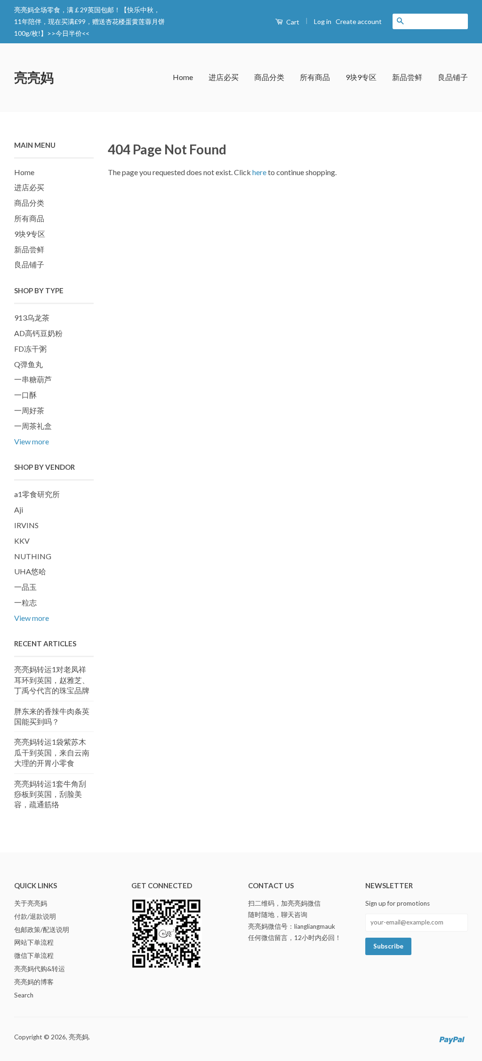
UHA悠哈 (30, 571)
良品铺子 (453, 76)
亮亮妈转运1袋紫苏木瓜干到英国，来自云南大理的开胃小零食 (51, 752)
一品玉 (25, 586)
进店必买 (224, 76)
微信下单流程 (34, 955)
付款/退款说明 (35, 916)
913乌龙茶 (31, 317)
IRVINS (26, 525)
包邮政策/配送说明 (41, 929)
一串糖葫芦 (33, 379)
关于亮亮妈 (30, 903)
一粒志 (25, 602)
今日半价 (69, 33)
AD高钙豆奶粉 (38, 333)
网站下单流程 (34, 942)
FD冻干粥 (30, 348)
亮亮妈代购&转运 (39, 969)
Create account (359, 21)
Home (183, 76)
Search (23, 995)
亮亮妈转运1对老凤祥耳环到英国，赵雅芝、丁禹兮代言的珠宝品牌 (51, 680)
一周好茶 (29, 410)
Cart (292, 22)
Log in (322, 21)
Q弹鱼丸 (28, 364)
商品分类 (269, 76)
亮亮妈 (34, 77)
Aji (18, 509)
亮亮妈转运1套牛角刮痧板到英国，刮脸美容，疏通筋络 (50, 794)
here (259, 172)
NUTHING (32, 556)
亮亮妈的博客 (34, 982)
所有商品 (315, 76)
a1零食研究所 (37, 494)
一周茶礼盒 (33, 425)
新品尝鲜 (407, 76)
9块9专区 (361, 76)
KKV (22, 540)
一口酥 (25, 394)
